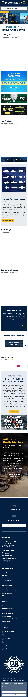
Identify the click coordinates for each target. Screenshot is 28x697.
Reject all (14, 692)
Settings (14, 689)
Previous (3, 346)
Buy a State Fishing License (9, 590)
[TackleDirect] (11, 3)
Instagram (7, 638)
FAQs (3, 595)
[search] (25, 8)
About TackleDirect (6, 606)
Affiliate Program (6, 621)
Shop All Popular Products (9, 37)
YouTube (7, 642)
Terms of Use (16, 680)
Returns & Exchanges (7, 585)
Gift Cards (4, 588)
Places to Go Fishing (7, 593)
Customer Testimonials (7, 613)
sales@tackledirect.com (7, 215)
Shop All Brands (6, 360)
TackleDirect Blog (9, 631)
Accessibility (5, 573)
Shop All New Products (8, 123)
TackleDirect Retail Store (10, 542)
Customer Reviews (6, 611)
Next (25, 346)
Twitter (6, 649)
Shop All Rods (5, 232)
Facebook (7, 635)
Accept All (14, 694)
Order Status (5, 583)
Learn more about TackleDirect (14, 475)
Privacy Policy (11, 686)
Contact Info (5, 575)
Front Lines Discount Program (9, 618)
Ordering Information (7, 580)
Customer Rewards (7, 616)
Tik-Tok (6, 645)
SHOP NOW (14, 412)
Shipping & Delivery (7, 578)
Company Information (7, 608)
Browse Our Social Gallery (13, 325)
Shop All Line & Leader (8, 272)
